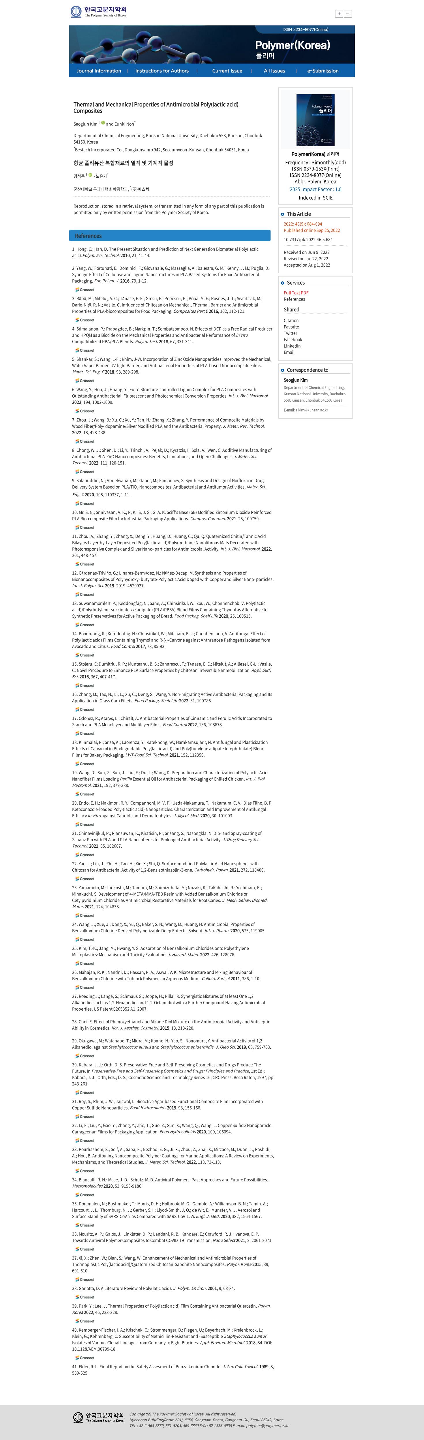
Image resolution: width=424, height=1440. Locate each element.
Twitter (290, 333)
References (294, 299)
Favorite (291, 326)
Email (289, 352)
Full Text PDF (296, 292)
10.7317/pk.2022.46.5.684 (308, 239)
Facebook (293, 339)
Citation (291, 320)
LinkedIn (292, 345)
